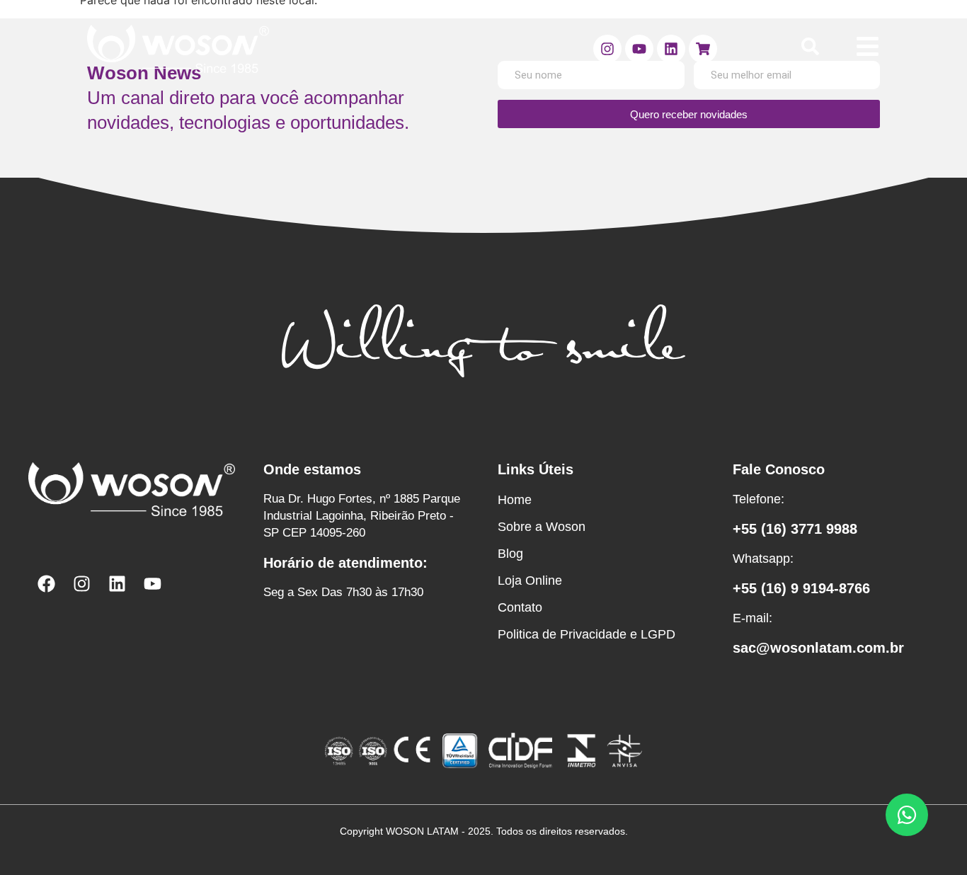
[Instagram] (607, 49)
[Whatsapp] (907, 815)
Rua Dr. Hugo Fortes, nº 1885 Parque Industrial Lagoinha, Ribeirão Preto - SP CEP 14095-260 (361, 515)
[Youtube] (639, 49)
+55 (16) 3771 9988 (795, 529)
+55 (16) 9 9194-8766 (801, 588)
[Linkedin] (671, 49)
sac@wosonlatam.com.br (818, 648)
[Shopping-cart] (703, 49)
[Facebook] (46, 583)
